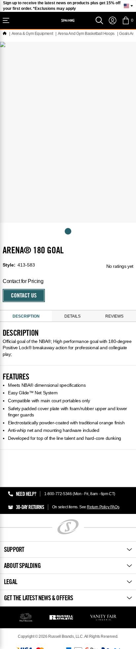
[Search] (99, 20)
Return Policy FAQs (103, 507)
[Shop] (6, 20)
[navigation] (113, 20)
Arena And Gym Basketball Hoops (86, 33)
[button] (127, 20)
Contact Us (24, 296)
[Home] (5, 33)
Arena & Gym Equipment (32, 33)
